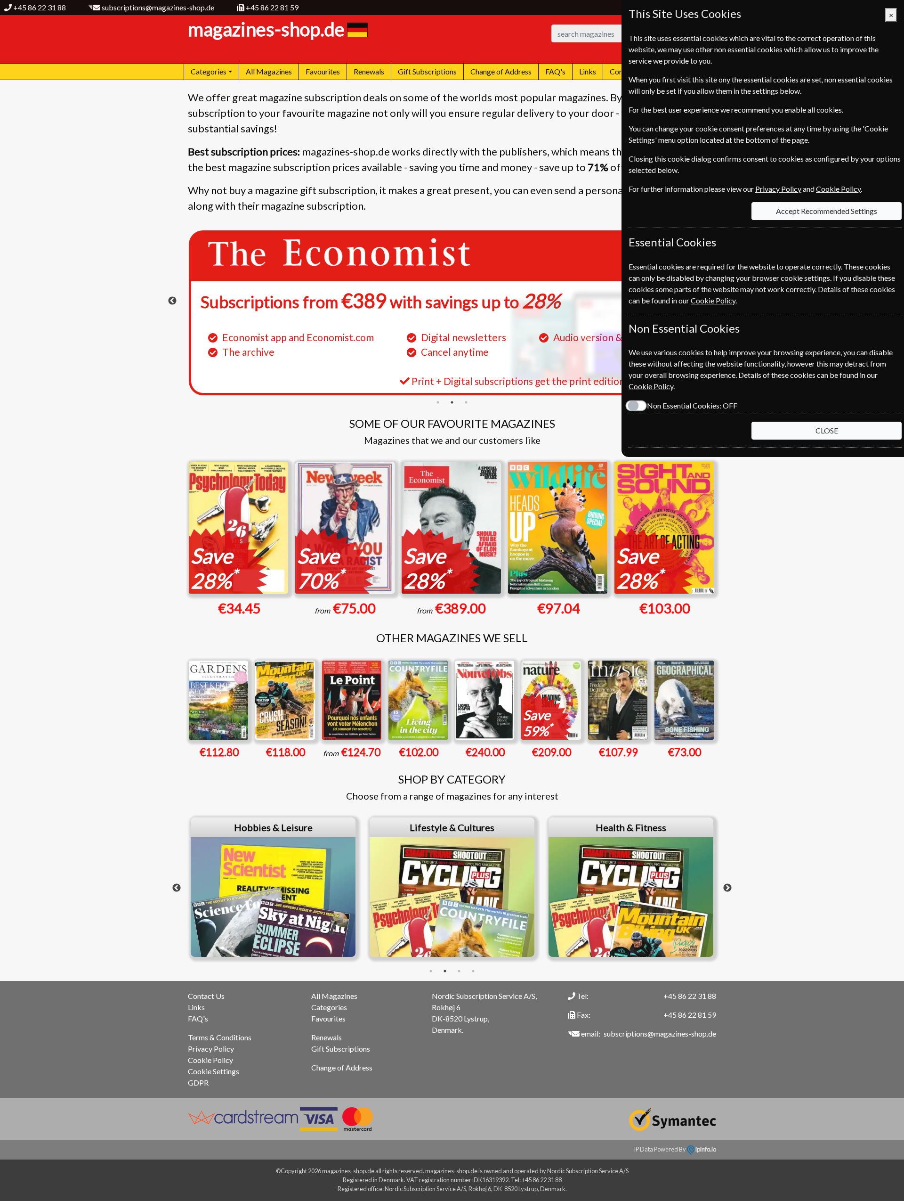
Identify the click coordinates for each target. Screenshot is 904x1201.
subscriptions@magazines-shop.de (158, 7)
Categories (329, 1007)
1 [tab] (438, 402)
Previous (172, 301)
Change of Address (501, 71)
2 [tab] (452, 402)
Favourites (323, 71)
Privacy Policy (211, 1048)
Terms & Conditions (219, 1037)
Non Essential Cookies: (692, 405)
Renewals (369, 71)
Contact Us (206, 995)
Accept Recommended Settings (826, 210)
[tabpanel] (452, 312)
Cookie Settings (213, 1071)
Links (587, 71)
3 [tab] (466, 402)
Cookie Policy (210, 1059)
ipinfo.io (705, 1149)
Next (727, 888)
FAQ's (555, 71)
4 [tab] (473, 971)
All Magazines (269, 71)
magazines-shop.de (266, 29)
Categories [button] (208, 71)
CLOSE (826, 430)
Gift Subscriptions (427, 71)
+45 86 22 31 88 (39, 7)
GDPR (198, 1082)
